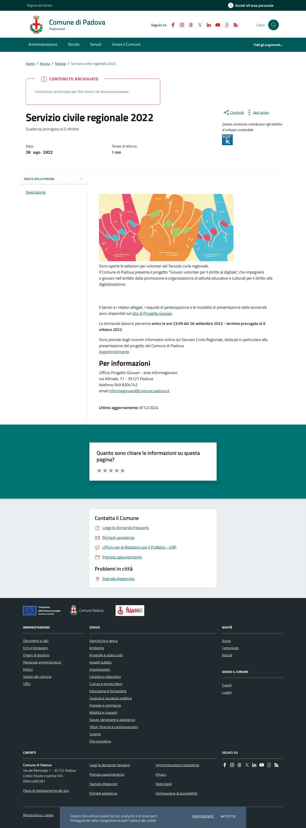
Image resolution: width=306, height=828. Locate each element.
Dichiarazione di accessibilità (176, 793)
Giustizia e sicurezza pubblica (110, 698)
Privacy (161, 774)
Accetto (228, 816)
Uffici (26, 683)
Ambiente (96, 648)
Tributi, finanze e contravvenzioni (113, 726)
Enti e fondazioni (35, 648)
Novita (45, 63)
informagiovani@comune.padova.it (139, 391)
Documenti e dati (35, 640)
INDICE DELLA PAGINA (39, 178)
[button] (273, 25)
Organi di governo (36, 655)
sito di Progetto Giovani (152, 313)
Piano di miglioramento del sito (46, 790)
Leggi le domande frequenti (109, 765)
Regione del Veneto (39, 5)
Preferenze (203, 816)
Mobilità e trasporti (103, 712)
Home (30, 63)
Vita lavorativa (100, 741)
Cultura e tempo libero (105, 683)
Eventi (227, 685)
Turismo (95, 734)
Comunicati (230, 648)
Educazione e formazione (107, 691)
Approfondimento (114, 352)
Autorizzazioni (99, 669)
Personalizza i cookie (38, 815)
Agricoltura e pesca (103, 640)
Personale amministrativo (42, 662)
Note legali (164, 783)
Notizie (60, 63)
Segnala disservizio (103, 783)
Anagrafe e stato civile (106, 655)
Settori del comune (37, 676)
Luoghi (227, 692)
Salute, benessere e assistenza (112, 719)
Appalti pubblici (100, 662)
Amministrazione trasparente (177, 765)
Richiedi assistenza (103, 793)
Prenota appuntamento (106, 774)
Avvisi (226, 640)
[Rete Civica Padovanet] (131, 610)
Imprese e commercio (105, 705)
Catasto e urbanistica (105, 676)
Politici (28, 669)
